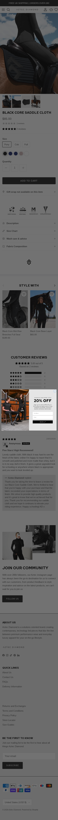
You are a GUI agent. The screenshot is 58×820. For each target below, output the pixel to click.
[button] (42, 422)
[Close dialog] (55, 391)
